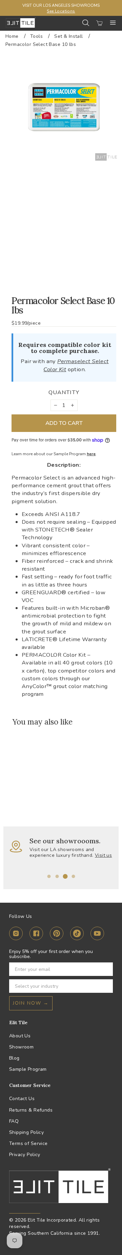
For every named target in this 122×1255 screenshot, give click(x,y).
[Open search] (85, 23)
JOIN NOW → (31, 1003)
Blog (14, 1058)
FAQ (14, 1121)
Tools (36, 36)
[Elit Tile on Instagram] (16, 934)
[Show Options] (106, 986)
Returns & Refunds (31, 1110)
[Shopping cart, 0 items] (99, 22)
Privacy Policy (24, 1154)
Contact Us (22, 1098)
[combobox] (59, 986)
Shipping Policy (26, 1132)
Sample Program (28, 1069)
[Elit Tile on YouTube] (97, 934)
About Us (19, 1036)
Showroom (21, 1047)
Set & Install (68, 36)
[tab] (48, 876)
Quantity (63, 392)
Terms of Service (28, 1143)
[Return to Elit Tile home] (21, 23)
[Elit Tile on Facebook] (36, 934)
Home (12, 36)
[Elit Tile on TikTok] (77, 934)
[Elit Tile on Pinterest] (56, 934)
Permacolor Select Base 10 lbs (40, 44)
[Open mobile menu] (112, 22)
